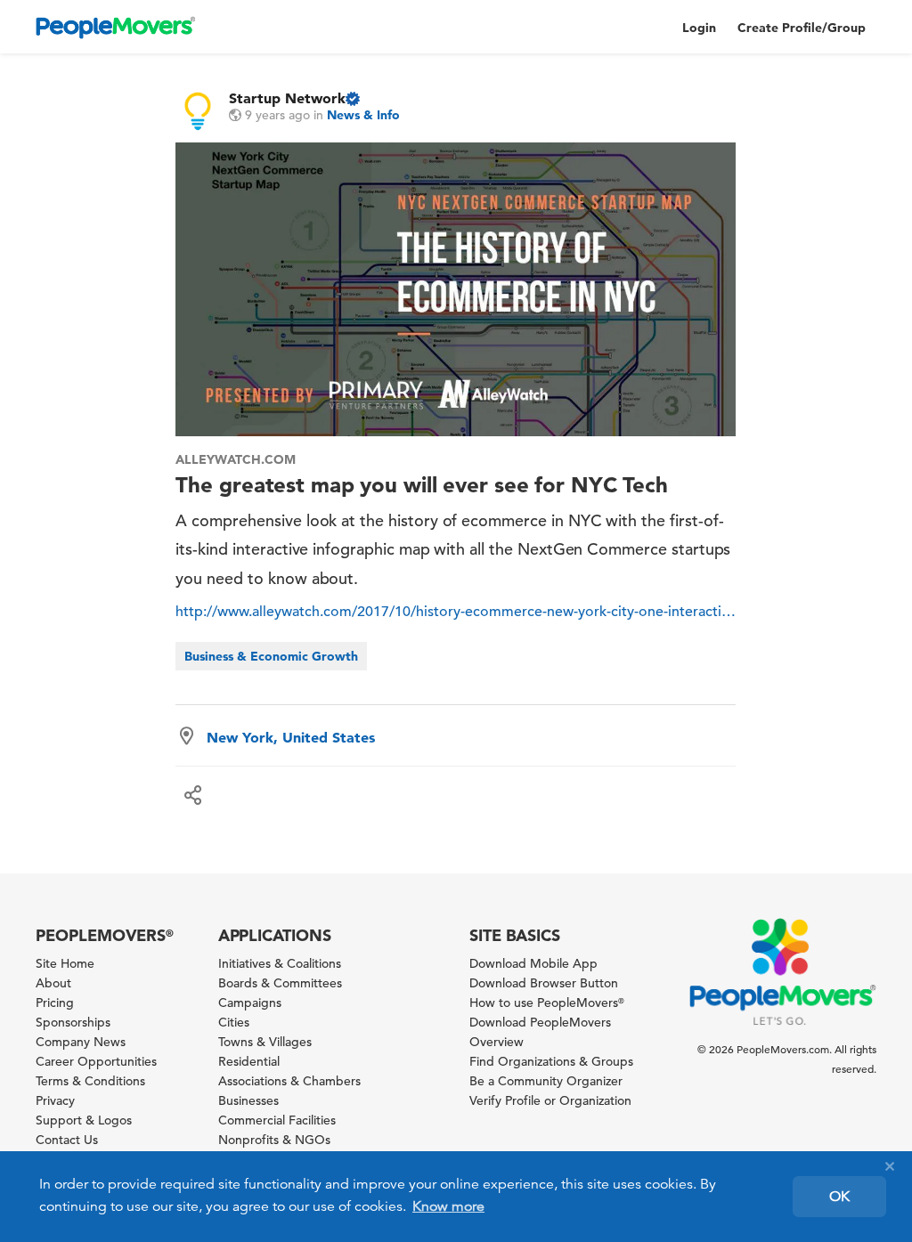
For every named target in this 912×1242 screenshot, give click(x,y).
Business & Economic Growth (271, 656)
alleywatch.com (235, 459)
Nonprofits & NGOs (274, 1140)
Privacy (55, 1100)
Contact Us (67, 1140)
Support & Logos (84, 1120)
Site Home (65, 963)
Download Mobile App (533, 963)
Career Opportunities (96, 1061)
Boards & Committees (280, 983)
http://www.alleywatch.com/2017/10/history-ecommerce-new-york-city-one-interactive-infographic (455, 612)
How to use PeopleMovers (546, 1002)
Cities (233, 1022)
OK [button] (839, 1196)
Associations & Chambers (289, 1081)
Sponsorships (73, 1022)
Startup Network (287, 98)
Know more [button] (448, 1206)
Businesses (248, 1100)
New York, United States (291, 737)
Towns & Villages (265, 1042)
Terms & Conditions (90, 1081)
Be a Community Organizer (546, 1081)
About (53, 983)
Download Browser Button (543, 983)
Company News (81, 1042)
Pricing (55, 1002)
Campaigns (249, 1002)
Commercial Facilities (277, 1120)
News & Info (363, 115)
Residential (249, 1061)
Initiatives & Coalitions (279, 963)
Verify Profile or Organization (550, 1100)
